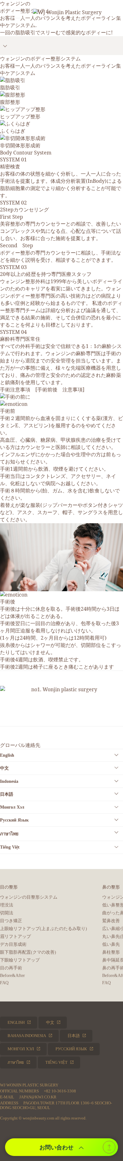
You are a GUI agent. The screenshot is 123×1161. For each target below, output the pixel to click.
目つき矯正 (11, 920)
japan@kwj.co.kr (37, 1097)
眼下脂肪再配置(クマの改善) (28, 952)
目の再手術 (11, 967)
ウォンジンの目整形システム (28, 897)
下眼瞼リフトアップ (20, 959)
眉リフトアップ (15, 936)
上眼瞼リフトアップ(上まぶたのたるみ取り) (43, 928)
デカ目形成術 (13, 944)
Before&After (12, 975)
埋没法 (6, 904)
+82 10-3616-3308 (60, 1091)
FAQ (4, 982)
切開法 (6, 912)
